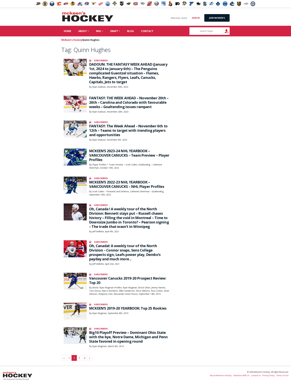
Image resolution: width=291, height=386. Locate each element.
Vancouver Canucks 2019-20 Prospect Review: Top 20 (127, 280)
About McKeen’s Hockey (221, 375)
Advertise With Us (241, 375)
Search (229, 31)
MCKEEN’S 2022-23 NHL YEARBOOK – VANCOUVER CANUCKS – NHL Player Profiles (126, 184)
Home (67, 31)
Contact (147, 31)
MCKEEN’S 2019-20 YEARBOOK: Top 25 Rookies (127, 308)
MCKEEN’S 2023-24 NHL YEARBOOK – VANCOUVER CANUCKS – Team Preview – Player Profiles (129, 155)
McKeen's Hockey (87, 17)
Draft (114, 31)
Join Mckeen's (217, 17)
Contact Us (256, 375)
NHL (98, 31)
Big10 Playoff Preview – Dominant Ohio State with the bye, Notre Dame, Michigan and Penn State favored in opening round (128, 337)
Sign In (196, 17)
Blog (130, 31)
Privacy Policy (268, 375)
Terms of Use (282, 375)
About (82, 31)
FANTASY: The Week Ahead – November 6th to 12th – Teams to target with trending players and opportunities (128, 130)
